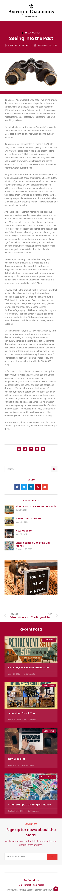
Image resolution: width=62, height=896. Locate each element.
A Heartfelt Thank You (29, 518)
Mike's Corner (32, 32)
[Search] (54, 469)
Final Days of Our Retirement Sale (36, 506)
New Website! (24, 530)
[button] (19, 449)
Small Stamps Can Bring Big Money (33, 544)
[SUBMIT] (52, 857)
